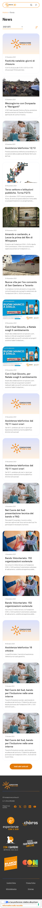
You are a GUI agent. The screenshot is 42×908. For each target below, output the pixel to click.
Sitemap (31, 889)
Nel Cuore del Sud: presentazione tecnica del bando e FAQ (19, 513)
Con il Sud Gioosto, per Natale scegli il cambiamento (21, 375)
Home (5, 12)
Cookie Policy (11, 883)
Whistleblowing (11, 889)
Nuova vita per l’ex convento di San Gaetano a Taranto (21, 284)
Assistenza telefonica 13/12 (20, 148)
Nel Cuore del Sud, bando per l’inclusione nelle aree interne (19, 693)
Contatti (7, 63)
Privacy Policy (30, 883)
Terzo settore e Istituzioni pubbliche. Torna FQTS (19, 191)
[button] (36, 5)
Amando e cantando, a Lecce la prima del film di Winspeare (19, 237)
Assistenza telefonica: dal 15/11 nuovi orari (19, 422)
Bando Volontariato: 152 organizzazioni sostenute (18, 560)
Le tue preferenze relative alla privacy (23, 902)
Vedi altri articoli (21, 767)
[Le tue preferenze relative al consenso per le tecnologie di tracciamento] (38, 904)
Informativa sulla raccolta (13, 905)
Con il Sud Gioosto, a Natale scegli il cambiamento (20, 328)
